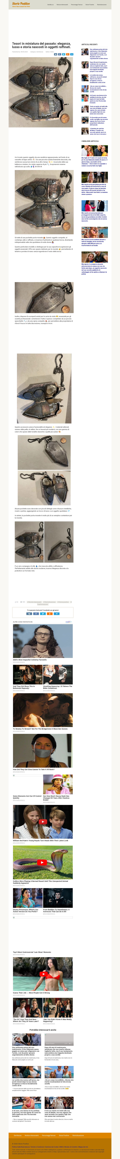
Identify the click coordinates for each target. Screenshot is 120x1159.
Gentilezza (50, 4)
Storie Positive (21, 3)
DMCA (61, 1147)
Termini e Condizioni (37, 1147)
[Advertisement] (60, 24)
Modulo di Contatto (71, 1147)
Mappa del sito (83, 1147)
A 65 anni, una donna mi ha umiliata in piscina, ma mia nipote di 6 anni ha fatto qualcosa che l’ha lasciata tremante (26, 1113)
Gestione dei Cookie (51, 1147)
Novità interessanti (35, 602)
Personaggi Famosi (76, 4)
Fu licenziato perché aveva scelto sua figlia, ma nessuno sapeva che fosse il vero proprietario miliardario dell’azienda (99, 121)
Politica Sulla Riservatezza (21, 1147)
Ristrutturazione (101, 4)
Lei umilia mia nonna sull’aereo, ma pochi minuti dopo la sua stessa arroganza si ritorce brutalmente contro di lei (25, 1083)
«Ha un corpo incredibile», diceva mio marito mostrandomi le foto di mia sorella (59, 1082)
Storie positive (64, 602)
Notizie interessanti (62, 4)
